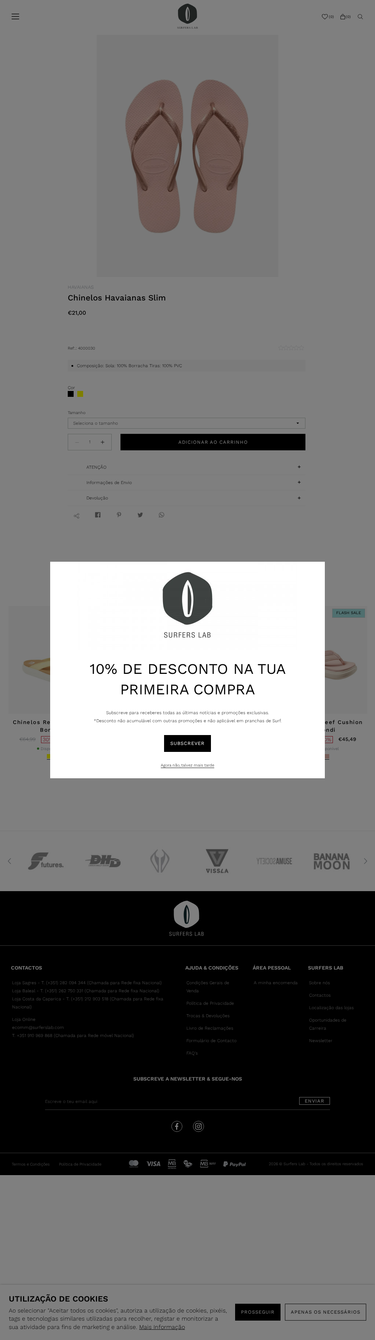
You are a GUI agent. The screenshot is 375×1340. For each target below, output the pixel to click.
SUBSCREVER (187, 743)
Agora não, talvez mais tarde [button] (187, 765)
